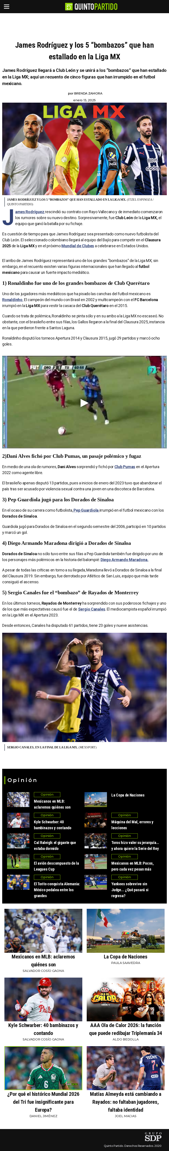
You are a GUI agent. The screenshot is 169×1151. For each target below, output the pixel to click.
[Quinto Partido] (96, 6)
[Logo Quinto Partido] (69, 6)
